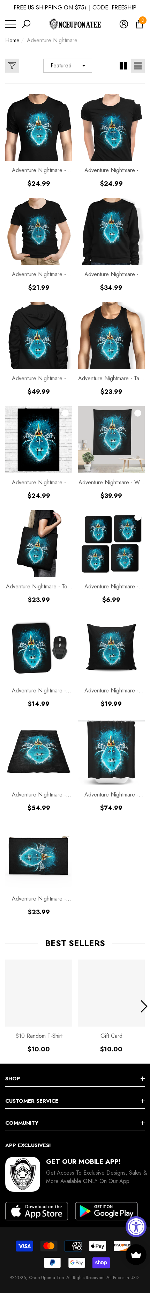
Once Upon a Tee (46, 1277)
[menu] (10, 24)
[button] (26, 24)
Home (12, 40)
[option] (38, 1006)
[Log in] (124, 24)
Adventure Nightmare (52, 40)
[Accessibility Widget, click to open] (136, 1226)
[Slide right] (144, 1006)
